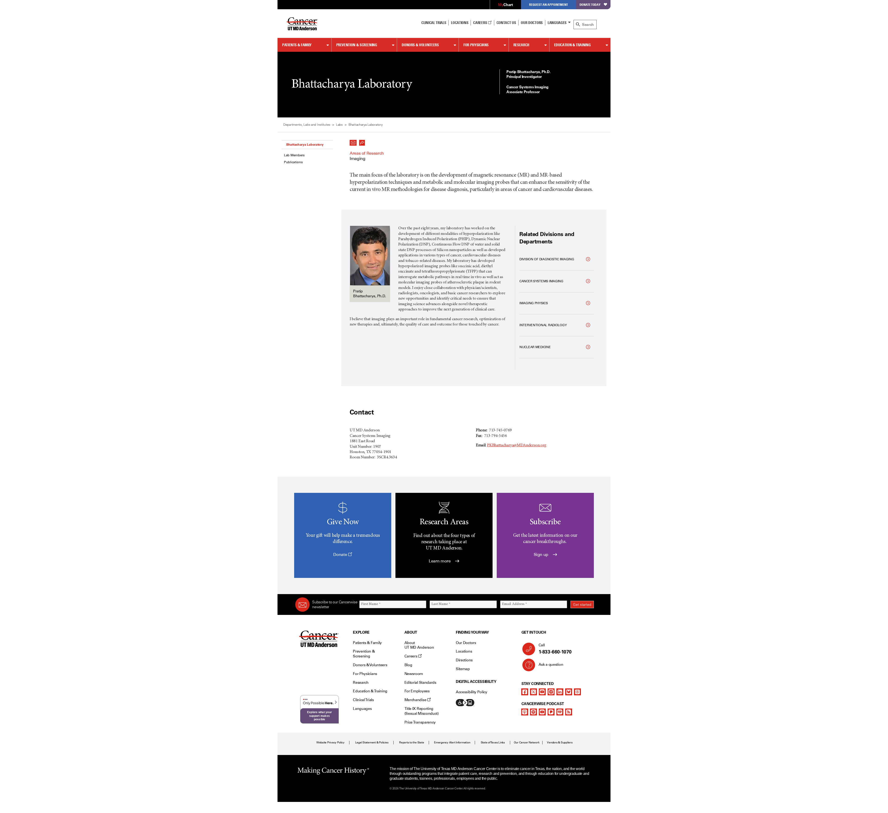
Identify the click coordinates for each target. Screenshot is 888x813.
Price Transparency (420, 722)
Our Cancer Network (527, 742)
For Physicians (476, 45)
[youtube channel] (542, 691)
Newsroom (413, 674)
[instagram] (551, 691)
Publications (293, 162)
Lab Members (294, 155)
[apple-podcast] (524, 712)
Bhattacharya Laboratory (305, 144)
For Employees (417, 691)
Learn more (440, 561)
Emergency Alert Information (452, 742)
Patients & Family (296, 45)
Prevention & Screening (356, 45)
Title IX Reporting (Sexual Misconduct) (421, 711)
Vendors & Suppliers (559, 742)
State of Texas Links (493, 742)
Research (521, 45)
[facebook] (524, 691)
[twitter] (533, 691)
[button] (353, 141)
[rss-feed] (568, 712)
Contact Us (506, 22)
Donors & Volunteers (420, 45)
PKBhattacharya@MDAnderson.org (516, 445)
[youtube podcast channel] (542, 712)
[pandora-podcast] (551, 712)
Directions (464, 660)
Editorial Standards (420, 682)
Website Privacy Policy (330, 742)
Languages (557, 22)
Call (555, 649)
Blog (408, 665)
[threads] (577, 691)
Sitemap (463, 669)
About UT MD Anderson (419, 645)
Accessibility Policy (471, 692)
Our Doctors (532, 22)
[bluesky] (568, 691)
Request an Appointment (548, 4)
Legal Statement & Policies (371, 742)
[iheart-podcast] (559, 712)
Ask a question (551, 664)
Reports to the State (411, 742)
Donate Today (590, 4)
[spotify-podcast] (533, 712)
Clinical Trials (433, 22)
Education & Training (572, 45)
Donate (340, 554)
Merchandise (415, 700)
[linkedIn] (559, 691)
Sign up (541, 554)
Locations (464, 651)
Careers (480, 22)
